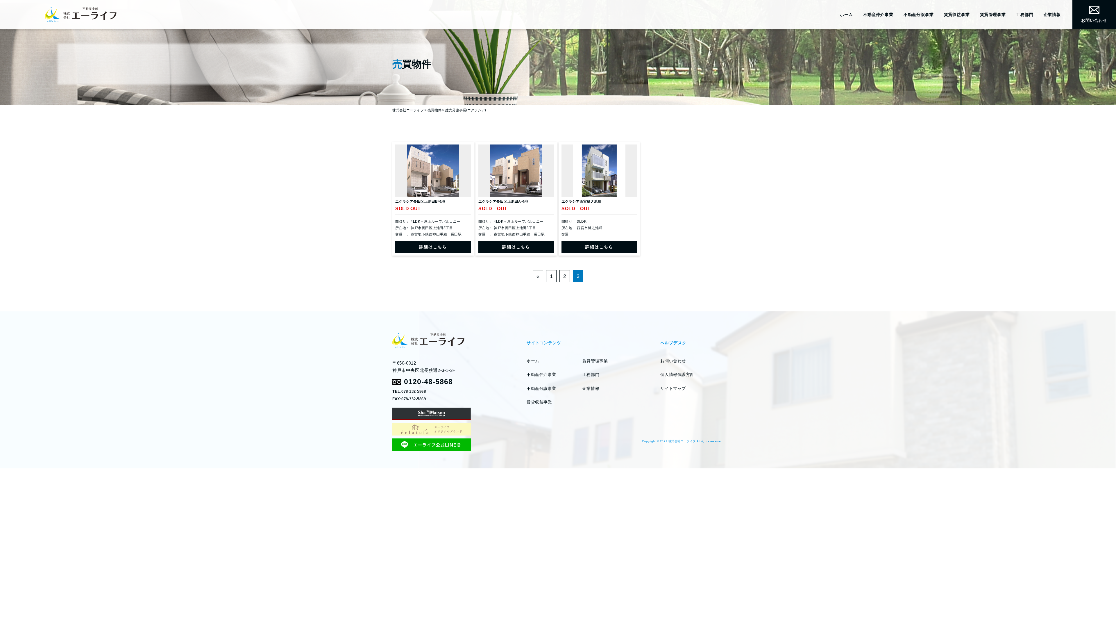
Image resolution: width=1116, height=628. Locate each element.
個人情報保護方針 (677, 374)
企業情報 (1052, 14)
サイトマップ (673, 388)
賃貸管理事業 (993, 14)
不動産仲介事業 (878, 14)
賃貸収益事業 (957, 14)
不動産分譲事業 (919, 14)
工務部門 (1024, 14)
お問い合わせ (1094, 20)
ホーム (846, 14)
